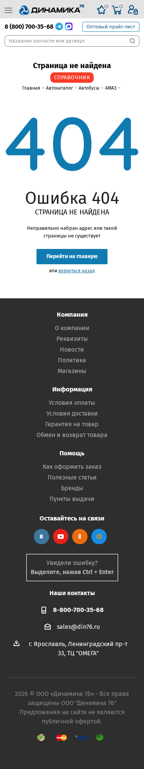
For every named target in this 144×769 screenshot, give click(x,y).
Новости (72, 349)
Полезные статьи (72, 477)
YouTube (60, 536)
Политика (72, 360)
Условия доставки (72, 413)
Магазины (72, 371)
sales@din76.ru (78, 626)
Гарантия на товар (72, 424)
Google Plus (99, 536)
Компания (72, 315)
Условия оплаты (72, 402)
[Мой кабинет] (133, 10)
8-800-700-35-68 (78, 610)
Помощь (72, 453)
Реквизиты (72, 338)
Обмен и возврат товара (72, 434)
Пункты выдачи (72, 498)
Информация (72, 389)
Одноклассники (80, 536)
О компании (72, 328)
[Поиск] (132, 41)
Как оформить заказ (72, 466)
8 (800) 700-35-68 (29, 26)
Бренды (72, 488)
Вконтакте (41, 536)
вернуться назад (76, 270)
